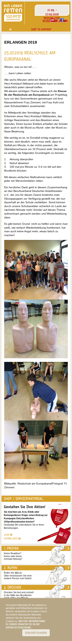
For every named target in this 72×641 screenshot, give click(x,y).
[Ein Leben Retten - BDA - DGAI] (13, 13)
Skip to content (41, 29)
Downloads (11, 538)
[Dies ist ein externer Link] (64, 20)
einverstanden (36, 632)
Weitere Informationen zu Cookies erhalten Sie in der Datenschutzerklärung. (25, 624)
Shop (7, 534)
